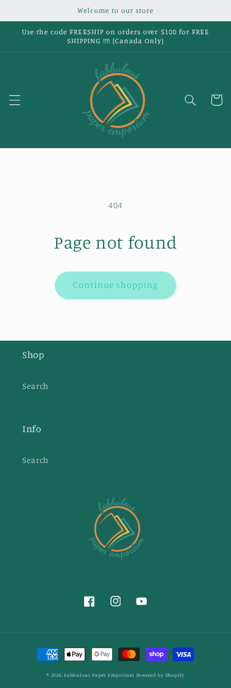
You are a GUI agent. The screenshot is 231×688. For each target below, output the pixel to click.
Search (35, 386)
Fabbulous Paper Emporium (99, 675)
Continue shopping (116, 284)
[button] (14, 100)
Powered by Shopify (160, 675)
